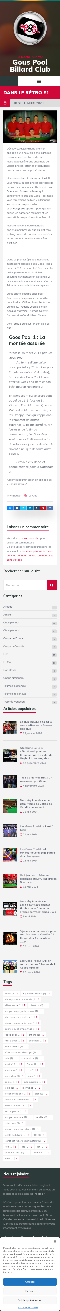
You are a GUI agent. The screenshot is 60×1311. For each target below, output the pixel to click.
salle (11, 1087)
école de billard (17, 1134)
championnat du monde (22, 999)
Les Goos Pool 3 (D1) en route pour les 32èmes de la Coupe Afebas (38, 964)
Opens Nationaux (13, 677)
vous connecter (30, 538)
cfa (10, 1146)
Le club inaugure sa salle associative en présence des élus (36, 725)
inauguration (34, 1081)
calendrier (14, 1075)
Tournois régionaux (14, 693)
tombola (41, 1152)
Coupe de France (13, 638)
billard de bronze (18, 1105)
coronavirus (32, 1058)
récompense (15, 1111)
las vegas (31, 1087)
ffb (39, 1134)
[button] (55, 1241)
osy (32, 1070)
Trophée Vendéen (14, 701)
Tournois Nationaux (14, 685)
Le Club (32, 495)
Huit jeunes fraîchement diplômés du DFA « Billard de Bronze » (38, 878)
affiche (36, 1034)
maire (12, 1081)
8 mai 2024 (29, 916)
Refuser (30, 1291)
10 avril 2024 (31, 946)
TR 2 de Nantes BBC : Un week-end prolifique (36, 779)
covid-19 (13, 1064)
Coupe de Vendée (13, 646)
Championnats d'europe (22, 1052)
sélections (14, 1123)
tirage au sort (16, 1152)
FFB (5, 654)
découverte (15, 1005)
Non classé (9, 670)
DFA (11, 1158)
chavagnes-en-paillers (21, 1017)
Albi (11, 1058)
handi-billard (15, 1046)
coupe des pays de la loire (23, 1011)
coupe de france (18, 1117)
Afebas (7, 606)
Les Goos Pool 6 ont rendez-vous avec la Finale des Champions (37, 852)
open (11, 993)
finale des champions (20, 1099)
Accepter (30, 1281)
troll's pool (14, 1040)
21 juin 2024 (30, 811)
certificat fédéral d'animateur (25, 1140)
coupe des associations (22, 1129)
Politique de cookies (28, 1307)
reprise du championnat (22, 1028)
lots (26, 1146)
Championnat (11, 622)
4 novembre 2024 (33, 785)
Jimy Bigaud (13, 495)
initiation (13, 1070)
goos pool (14, 1034)
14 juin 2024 (30, 860)
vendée (43, 1117)
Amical (7, 614)
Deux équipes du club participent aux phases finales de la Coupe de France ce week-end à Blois (38, 907)
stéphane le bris (17, 1093)
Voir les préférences (30, 1300)
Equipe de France (36, 993)
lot (42, 1146)
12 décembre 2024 (34, 763)
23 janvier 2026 (32, 733)
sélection (37, 1040)
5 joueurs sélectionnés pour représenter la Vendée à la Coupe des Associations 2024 (38, 936)
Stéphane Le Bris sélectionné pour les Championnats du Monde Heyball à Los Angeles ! (36, 753)
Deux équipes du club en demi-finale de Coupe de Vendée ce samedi (36, 804)
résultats (38, 1005)
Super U (35, 1064)
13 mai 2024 (30, 886)
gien (41, 1093)
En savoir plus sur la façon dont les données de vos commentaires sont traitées (30, 555)
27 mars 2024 (31, 972)
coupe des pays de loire (22, 1022)
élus (34, 1075)
